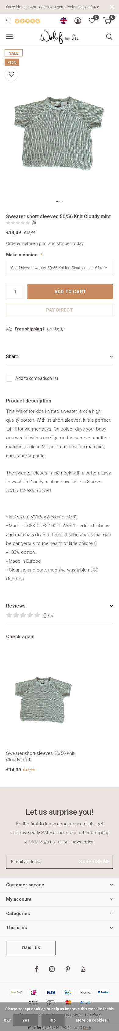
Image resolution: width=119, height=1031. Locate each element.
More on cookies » (92, 1020)
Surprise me (94, 861)
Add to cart (70, 291)
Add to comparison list (36, 378)
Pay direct (59, 310)
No (53, 1020)
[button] (9, 37)
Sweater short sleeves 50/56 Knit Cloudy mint (40, 756)
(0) (33, 222)
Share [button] (12, 356)
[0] (107, 20)
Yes (25, 1020)
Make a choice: (24, 255)
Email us (31, 948)
